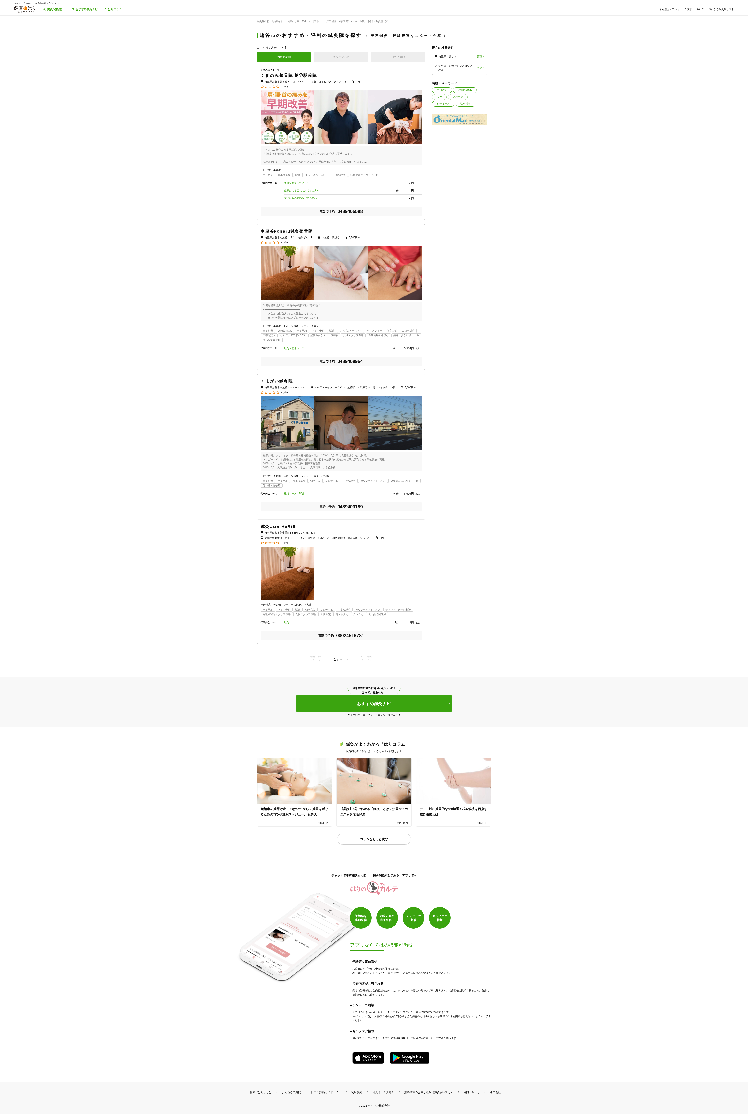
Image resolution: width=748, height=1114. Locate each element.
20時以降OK (465, 89)
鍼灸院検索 (54, 9)
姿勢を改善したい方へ (296, 183)
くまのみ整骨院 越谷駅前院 (289, 75)
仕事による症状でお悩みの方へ (301, 190)
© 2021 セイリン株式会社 (374, 1105)
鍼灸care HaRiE (278, 526)
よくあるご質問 (291, 1092)
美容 (439, 96)
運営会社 (495, 1092)
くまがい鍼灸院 (277, 381)
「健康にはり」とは (259, 1092)
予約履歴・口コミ (669, 9)
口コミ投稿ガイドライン (326, 1092)
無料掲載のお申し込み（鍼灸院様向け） (428, 1092)
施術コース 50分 (294, 493)
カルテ (700, 9)
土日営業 (442, 89)
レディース (443, 103)
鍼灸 (286, 622)
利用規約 (356, 1092)
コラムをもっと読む (374, 839)
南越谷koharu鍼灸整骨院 (287, 231)
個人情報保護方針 (383, 1092)
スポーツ (458, 96)
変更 (479, 56)
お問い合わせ (471, 1092)
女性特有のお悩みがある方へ (300, 198)
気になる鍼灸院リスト (721, 9)
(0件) (285, 87)
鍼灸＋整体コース (294, 348)
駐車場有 (465, 103)
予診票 (688, 9)
